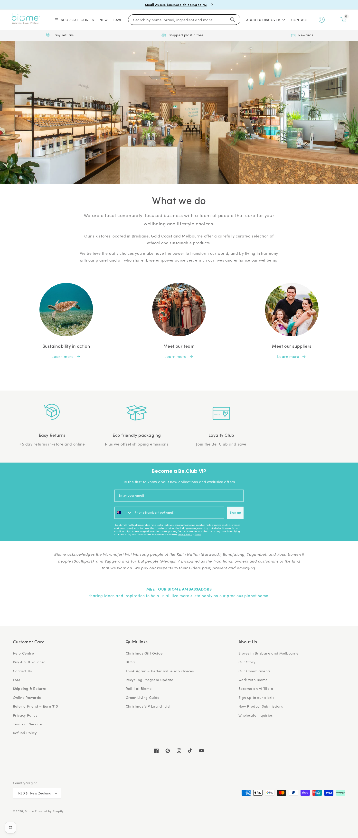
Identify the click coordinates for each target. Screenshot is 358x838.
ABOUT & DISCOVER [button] (263, 19)
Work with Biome (253, 679)
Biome (29, 811)
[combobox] (123, 513)
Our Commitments (254, 670)
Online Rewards (27, 697)
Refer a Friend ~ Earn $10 (35, 706)
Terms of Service (27, 723)
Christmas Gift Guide (144, 653)
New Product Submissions (260, 706)
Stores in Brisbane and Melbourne (268, 653)
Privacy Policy (185, 534)
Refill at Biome (139, 688)
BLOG (131, 661)
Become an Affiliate (255, 688)
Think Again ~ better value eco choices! (160, 670)
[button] (74, 19)
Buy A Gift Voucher (29, 661)
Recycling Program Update (149, 679)
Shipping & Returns (30, 688)
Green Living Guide (143, 697)
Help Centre (23, 653)
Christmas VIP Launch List (148, 706)
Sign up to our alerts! (257, 697)
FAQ (16, 679)
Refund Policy (25, 732)
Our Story (246, 661)
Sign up (235, 512)
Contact (299, 19)
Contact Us (22, 670)
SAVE (117, 19)
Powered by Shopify (49, 811)
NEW (104, 19)
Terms (198, 534)
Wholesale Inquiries (255, 715)
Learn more (63, 356)
